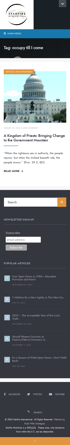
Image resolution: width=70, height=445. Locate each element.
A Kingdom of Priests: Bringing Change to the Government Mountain (34, 138)
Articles (10, 72)
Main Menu (14, 33)
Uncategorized (24, 72)
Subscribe (13, 233)
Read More (12, 171)
